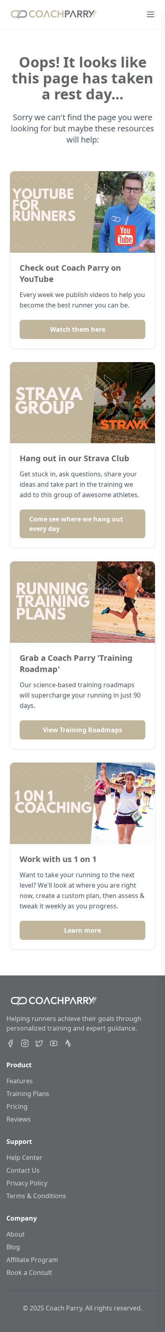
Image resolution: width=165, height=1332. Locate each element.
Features (19, 1080)
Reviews (18, 1119)
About (15, 1234)
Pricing (17, 1106)
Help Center (24, 1157)
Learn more (82, 930)
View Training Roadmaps (82, 729)
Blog (13, 1247)
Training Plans (27, 1093)
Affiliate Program (32, 1259)
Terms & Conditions (36, 1195)
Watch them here (77, 329)
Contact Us (23, 1170)
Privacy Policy (26, 1183)
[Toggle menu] (151, 14)
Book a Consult (29, 1272)
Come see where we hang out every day (76, 524)
